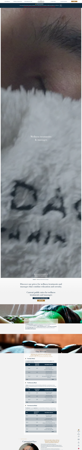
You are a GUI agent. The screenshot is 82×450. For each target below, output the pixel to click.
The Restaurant (63, 1)
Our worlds (7, 1)
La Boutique (53, 1)
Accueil (34, 279)
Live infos (78, 431)
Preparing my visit (28, 1)
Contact (78, 439)
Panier (78, 442)
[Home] (41, 3)
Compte (78, 445)
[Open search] (78, 436)
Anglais (78, 448)
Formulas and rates (17, 1)
